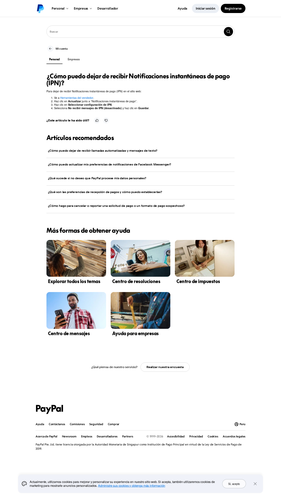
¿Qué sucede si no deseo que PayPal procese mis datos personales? (97, 178)
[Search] (228, 31)
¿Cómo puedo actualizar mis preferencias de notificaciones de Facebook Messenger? (109, 164)
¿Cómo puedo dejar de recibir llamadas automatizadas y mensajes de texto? (102, 150)
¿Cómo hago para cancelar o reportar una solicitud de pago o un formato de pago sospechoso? (116, 206)
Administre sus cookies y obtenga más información (131, 485)
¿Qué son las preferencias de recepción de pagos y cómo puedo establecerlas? (105, 192)
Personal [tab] (54, 59)
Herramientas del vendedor (76, 98)
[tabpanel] (138, 91)
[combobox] (140, 31)
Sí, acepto (234, 484)
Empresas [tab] (74, 59)
